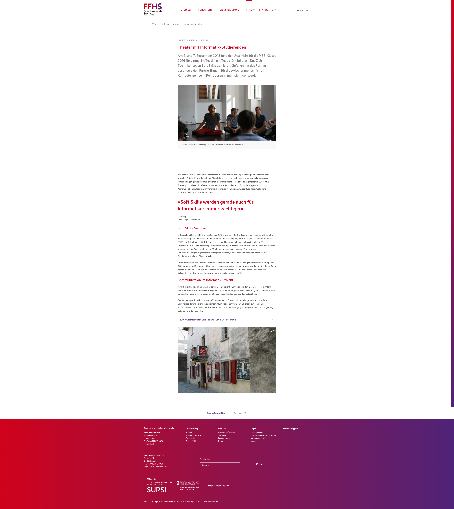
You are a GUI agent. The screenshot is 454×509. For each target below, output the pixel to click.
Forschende (190, 438)
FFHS (249, 10)
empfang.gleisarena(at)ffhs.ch (155, 467)
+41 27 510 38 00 (156, 441)
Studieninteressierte (193, 436)
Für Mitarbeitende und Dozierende (263, 436)
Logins (253, 429)
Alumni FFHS (191, 441)
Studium (186, 10)
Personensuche (224, 438)
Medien (189, 433)
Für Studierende (257, 433)
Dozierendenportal (258, 438)
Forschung (205, 10)
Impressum (158, 502)
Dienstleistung (229, 10)
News (220, 441)
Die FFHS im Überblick (226, 433)
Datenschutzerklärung (171, 502)
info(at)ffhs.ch (149, 444)
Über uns (222, 429)
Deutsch (205, 465)
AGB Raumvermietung (211, 502)
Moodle (253, 441)
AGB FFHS (199, 502)
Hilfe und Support (290, 429)
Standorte (266, 10)
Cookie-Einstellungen (187, 502)
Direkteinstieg (192, 429)
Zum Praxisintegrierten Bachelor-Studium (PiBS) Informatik (208, 320)
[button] (230, 413)
